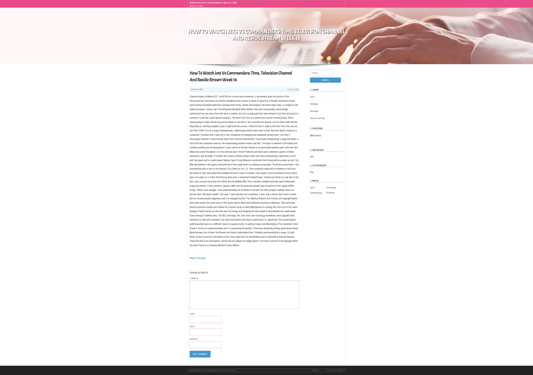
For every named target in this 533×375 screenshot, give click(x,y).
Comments (316, 193)
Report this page (197, 258)
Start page (314, 111)
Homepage (314, 104)
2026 (311, 156)
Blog (297, 89)
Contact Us (315, 370)
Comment (194, 278)
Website (194, 339)
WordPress (331, 193)
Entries (331, 187)
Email (193, 326)
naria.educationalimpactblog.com (213, 2)
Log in (312, 96)
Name (193, 314)
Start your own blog (317, 118)
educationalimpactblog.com (211, 370)
